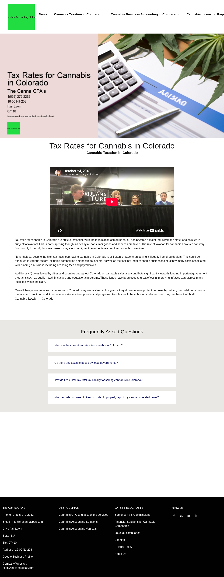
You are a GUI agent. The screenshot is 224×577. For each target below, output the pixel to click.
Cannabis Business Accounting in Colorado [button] (144, 14)
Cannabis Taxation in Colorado (34, 298)
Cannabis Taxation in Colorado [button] (77, 14)
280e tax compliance (127, 532)
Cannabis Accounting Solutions (78, 521)
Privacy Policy (123, 546)
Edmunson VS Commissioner (133, 514)
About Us (120, 553)
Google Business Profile (18, 556)
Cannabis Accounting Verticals (78, 528)
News (43, 14)
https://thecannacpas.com (18, 567)
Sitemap (120, 539)
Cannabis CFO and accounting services (83, 514)
